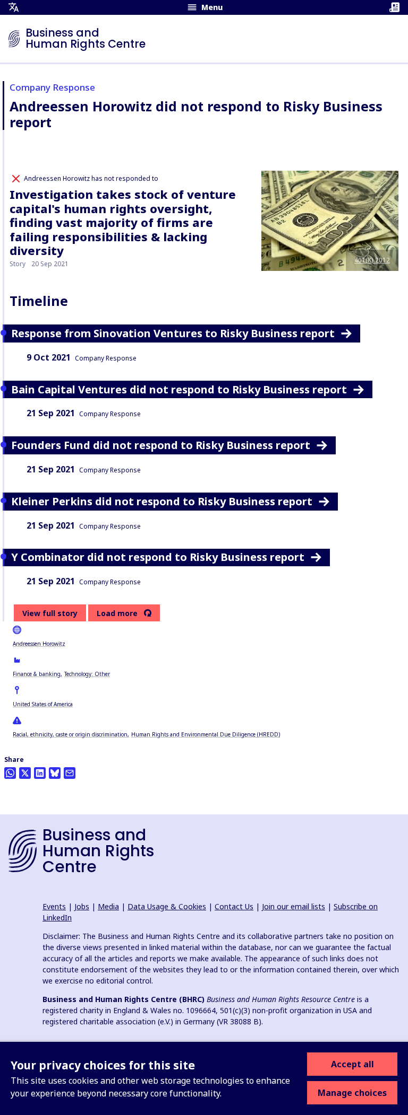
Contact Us (234, 906)
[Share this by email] (69, 773)
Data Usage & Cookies (167, 906)
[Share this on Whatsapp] (10, 773)
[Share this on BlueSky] (55, 773)
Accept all (352, 1064)
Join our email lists (293, 906)
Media (108, 906)
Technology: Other (87, 674)
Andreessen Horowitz (39, 643)
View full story (50, 613)
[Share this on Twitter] (25, 773)
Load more (117, 613)
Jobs (81, 906)
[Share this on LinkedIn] (40, 773)
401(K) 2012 (372, 260)
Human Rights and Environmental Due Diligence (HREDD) (205, 734)
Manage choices (352, 1093)
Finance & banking (37, 674)
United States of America (43, 704)
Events (54, 906)
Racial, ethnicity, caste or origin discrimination (70, 734)
